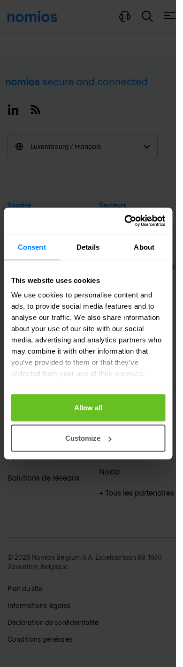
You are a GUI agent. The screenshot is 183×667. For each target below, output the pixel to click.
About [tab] (144, 247)
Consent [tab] (32, 247)
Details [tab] (87, 247)
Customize (82, 438)
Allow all (88, 407)
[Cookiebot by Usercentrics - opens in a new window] (125, 221)
